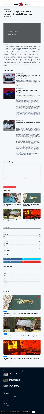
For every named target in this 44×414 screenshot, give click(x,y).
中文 (4, 269)
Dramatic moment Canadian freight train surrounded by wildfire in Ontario (31, 220)
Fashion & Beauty (6, 239)
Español (4, 275)
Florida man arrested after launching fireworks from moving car (14, 386)
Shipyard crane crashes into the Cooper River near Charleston (31, 205)
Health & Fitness (6, 248)
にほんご (5, 280)
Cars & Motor (5, 241)
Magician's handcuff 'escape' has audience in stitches (14, 374)
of (9, 67)
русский (4, 287)
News (4, 396)
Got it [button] (34, 412)
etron (8, 67)
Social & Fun (5, 232)
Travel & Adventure (6, 250)
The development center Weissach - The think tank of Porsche (28, 76)
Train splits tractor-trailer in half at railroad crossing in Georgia (21, 336)
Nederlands (5, 282)
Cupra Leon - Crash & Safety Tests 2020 (28, 122)
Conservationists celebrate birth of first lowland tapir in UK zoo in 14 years (15, 380)
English (4, 273)
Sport (4, 236)
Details (28, 411)
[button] (31, 412)
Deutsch (4, 271)
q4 (11, 67)
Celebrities (5, 238)
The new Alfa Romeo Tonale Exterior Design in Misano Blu (27, 91)
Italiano (4, 278)
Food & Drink (5, 243)
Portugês (5, 285)
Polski (4, 284)
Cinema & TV (5, 234)
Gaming (4, 245)
